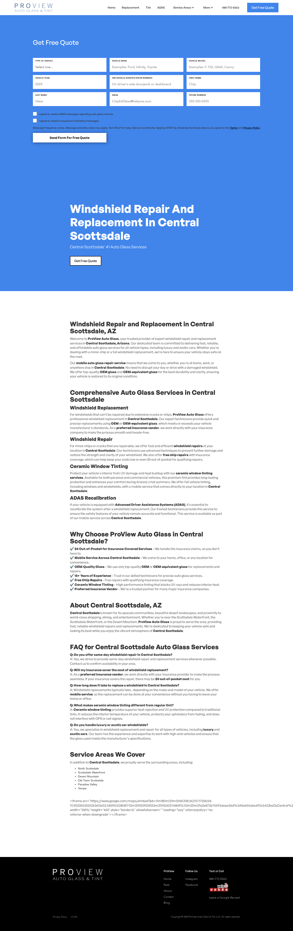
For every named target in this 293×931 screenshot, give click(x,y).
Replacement (130, 7)
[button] (183, 7)
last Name (41, 95)
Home (111, 7)
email (115, 95)
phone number (197, 95)
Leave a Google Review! (224, 898)
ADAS (161, 7)
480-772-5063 (230, 7)
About (168, 891)
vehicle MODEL (197, 60)
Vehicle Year (42, 78)
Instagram (191, 879)
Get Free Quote (263, 8)
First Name (195, 78)
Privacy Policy (251, 127)
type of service (44, 60)
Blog (167, 903)
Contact (168, 897)
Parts (166, 885)
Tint (148, 7)
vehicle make (119, 60)
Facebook (191, 885)
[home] (34, 7)
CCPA (74, 916)
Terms (234, 127)
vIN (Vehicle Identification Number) (132, 78)
